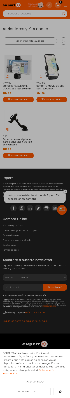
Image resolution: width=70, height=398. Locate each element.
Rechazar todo (26, 391)
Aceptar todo (35, 381)
